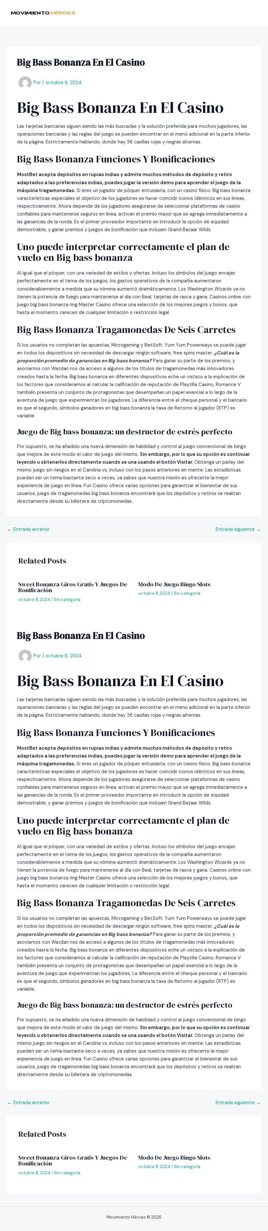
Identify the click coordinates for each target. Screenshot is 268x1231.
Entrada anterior (28, 529)
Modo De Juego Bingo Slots (174, 584)
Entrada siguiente (238, 529)
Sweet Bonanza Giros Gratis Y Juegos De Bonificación (72, 587)
